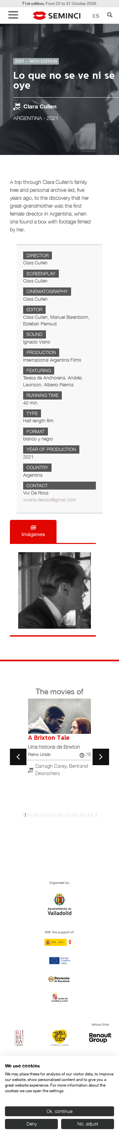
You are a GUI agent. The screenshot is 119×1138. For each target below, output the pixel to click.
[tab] (33, 531)
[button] (14, 15)
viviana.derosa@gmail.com (49, 499)
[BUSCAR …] (110, 15)
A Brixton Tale (48, 738)
